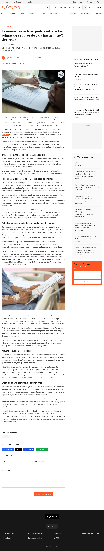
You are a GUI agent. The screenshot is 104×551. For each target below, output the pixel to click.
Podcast (89, 2)
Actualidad (53, 13)
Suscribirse (87, 282)
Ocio (63, 13)
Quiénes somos (78, 2)
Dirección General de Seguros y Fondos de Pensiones (26, 117)
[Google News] (78, 7)
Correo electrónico (39, 461)
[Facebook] (47, 7)
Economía (32, 13)
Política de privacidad (36, 533)
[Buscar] (41, 7)
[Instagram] (60, 7)
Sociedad (43, 13)
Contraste (97, 7)
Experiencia (72, 13)
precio (13, 125)
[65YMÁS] (3, 58)
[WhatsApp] (74, 7)
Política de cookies (35, 538)
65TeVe (98, 2)
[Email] (69, 7)
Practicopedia (99, 13)
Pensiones (13, 13)
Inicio (3, 44)
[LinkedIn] (56, 7)
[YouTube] (65, 7)
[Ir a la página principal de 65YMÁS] (11, 7)
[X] (51, 7)
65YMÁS (9, 58)
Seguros (5, 437)
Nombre (4, 461)
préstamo (5, 135)
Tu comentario (6, 470)
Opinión (3, 13)
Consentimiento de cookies (89, 533)
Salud (23, 13)
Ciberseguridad (85, 13)
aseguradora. (24, 150)
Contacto (57, 533)
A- (85, 7)
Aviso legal (7, 538)
